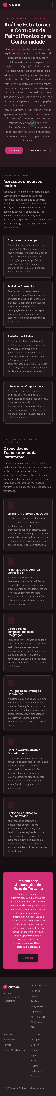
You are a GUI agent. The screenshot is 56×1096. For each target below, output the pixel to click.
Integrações (37, 1006)
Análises (35, 1001)
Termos (7, 1044)
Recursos (35, 990)
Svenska (35, 1076)
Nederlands (36, 1070)
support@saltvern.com (26, 935)
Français (35, 1060)
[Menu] (50, 5)
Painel (34, 995)
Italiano (34, 1065)
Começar (14, 150)
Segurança (36, 1011)
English (34, 1055)
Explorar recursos (37, 150)
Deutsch (35, 1044)
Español (35, 1050)
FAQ (33, 1027)
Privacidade (9, 1039)
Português (36, 1039)
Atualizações (37, 1021)
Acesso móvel (38, 1016)
